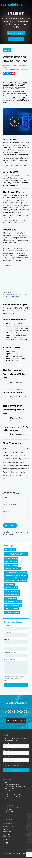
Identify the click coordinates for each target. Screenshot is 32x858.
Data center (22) (11, 558)
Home (7, 782)
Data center (24, 69)
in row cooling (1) (11, 572)
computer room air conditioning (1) (16, 554)
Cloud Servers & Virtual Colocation (15, 786)
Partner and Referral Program (15, 794)
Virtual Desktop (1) (11, 608)
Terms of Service (21, 678)
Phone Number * (10, 653)
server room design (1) (13, 601)
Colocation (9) (10, 549)
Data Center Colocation (12, 784)
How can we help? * (11, 659)
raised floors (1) (11, 587)
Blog (6, 799)
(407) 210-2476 (16, 711)
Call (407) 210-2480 (16, 39)
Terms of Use (8, 809)
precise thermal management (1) (16, 576)
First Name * (8, 632)
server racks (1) (10, 598)
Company (7, 625)
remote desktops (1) (12, 591)
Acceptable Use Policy (11, 807)
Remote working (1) (12, 594)
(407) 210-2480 (7, 831)
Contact (7, 801)
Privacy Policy (11, 678)
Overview (9, 792)
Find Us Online (9, 811)
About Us (7, 790)
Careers (7, 803)
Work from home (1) (12, 612)
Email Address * (9, 646)
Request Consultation (16, 33)
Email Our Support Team (16, 720)
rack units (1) (9, 584)
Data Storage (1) (11, 565)
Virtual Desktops (9, 788)
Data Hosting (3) (11, 561)
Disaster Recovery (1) (12, 568)
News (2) (23, 572)
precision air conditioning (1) (15, 580)
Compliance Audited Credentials (16, 796)
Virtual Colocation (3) (13, 605)
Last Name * (8, 639)
